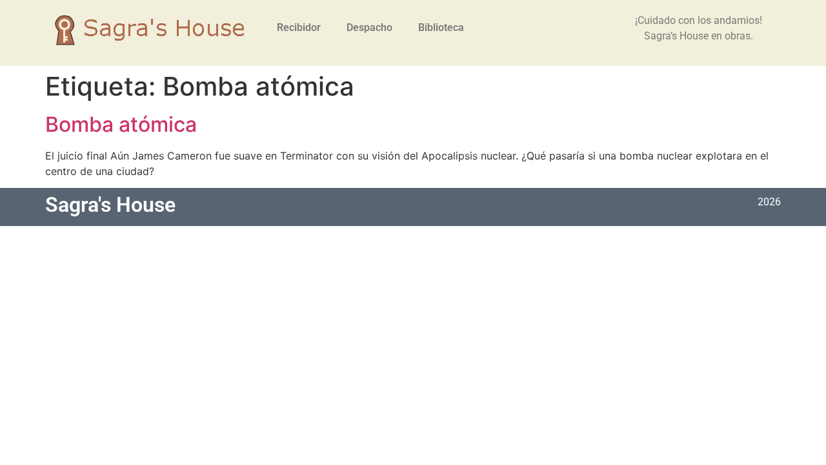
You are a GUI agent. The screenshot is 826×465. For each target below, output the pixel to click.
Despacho (369, 27)
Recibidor (299, 27)
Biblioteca (441, 27)
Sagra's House (110, 204)
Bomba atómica (121, 124)
